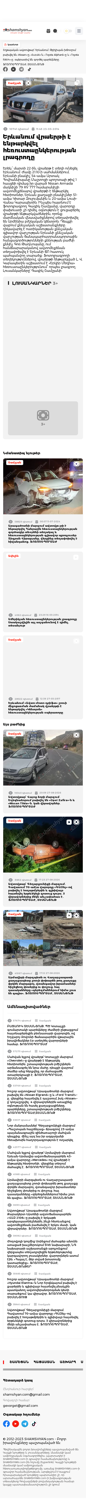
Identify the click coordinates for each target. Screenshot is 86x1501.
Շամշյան (14, 83)
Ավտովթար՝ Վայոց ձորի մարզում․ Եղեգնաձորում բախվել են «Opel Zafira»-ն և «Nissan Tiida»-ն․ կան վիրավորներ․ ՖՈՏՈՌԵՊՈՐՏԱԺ (41, 801)
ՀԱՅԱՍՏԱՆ (44, 1362)
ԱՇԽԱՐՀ (68, 1362)
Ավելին (13, 555)
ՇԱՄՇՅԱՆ (19, 1362)
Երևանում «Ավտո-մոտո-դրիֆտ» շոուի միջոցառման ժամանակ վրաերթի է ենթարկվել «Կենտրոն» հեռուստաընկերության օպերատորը (37, 707)
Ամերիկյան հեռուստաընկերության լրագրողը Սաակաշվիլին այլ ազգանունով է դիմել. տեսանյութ (42, 622)
